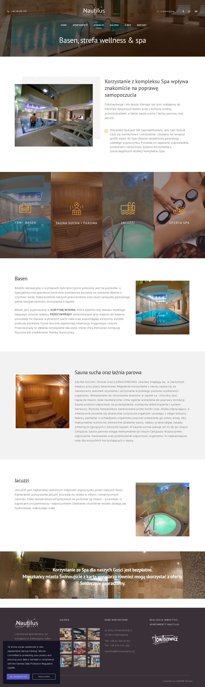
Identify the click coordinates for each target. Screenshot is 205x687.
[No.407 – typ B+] (80, 661)
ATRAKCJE (99, 25)
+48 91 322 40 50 (120, 640)
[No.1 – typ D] (94, 648)
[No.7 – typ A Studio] (94, 634)
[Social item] (183, 11)
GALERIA (114, 25)
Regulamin (44, 677)
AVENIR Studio (184, 681)
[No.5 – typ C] (66, 661)
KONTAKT (142, 25)
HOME (64, 25)
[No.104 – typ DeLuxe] (80, 648)
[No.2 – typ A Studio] (66, 634)
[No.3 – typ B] (94, 661)
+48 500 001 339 (19, 11)
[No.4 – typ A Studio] (80, 634)
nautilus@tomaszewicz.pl (120, 651)
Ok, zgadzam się (18, 677)
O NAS (128, 25)
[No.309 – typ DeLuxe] (66, 648)
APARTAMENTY (80, 25)
